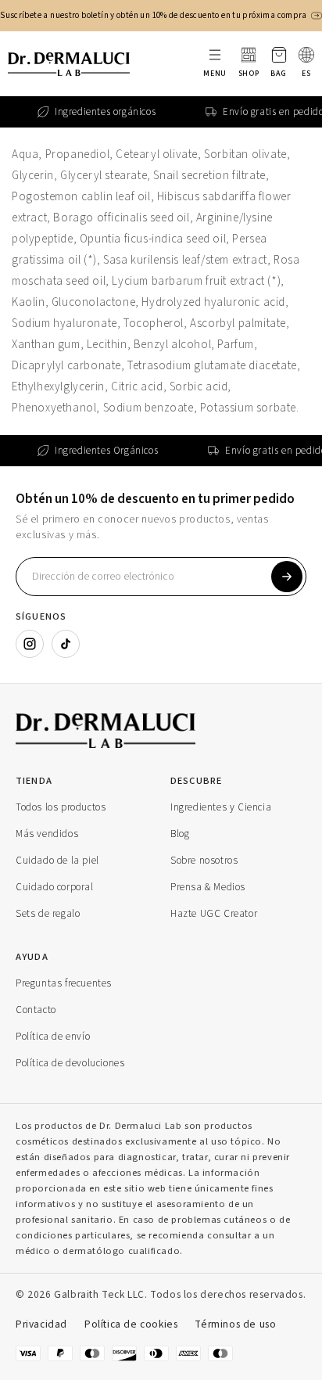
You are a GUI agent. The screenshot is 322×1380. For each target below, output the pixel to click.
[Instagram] (30, 644)
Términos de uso (235, 1324)
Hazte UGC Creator (213, 913)
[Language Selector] (306, 55)
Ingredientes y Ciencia (220, 807)
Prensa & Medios (207, 886)
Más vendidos (47, 833)
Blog (179, 833)
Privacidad (41, 1324)
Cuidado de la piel (57, 860)
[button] (278, 64)
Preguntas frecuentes (64, 983)
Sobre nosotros (204, 860)
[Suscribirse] (286, 576)
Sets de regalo (48, 913)
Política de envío (53, 1036)
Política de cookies (130, 1324)
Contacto (36, 1009)
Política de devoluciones (70, 1062)
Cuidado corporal (55, 886)
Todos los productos (61, 807)
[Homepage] (69, 64)
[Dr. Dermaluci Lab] (148, 730)
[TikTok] (66, 644)
